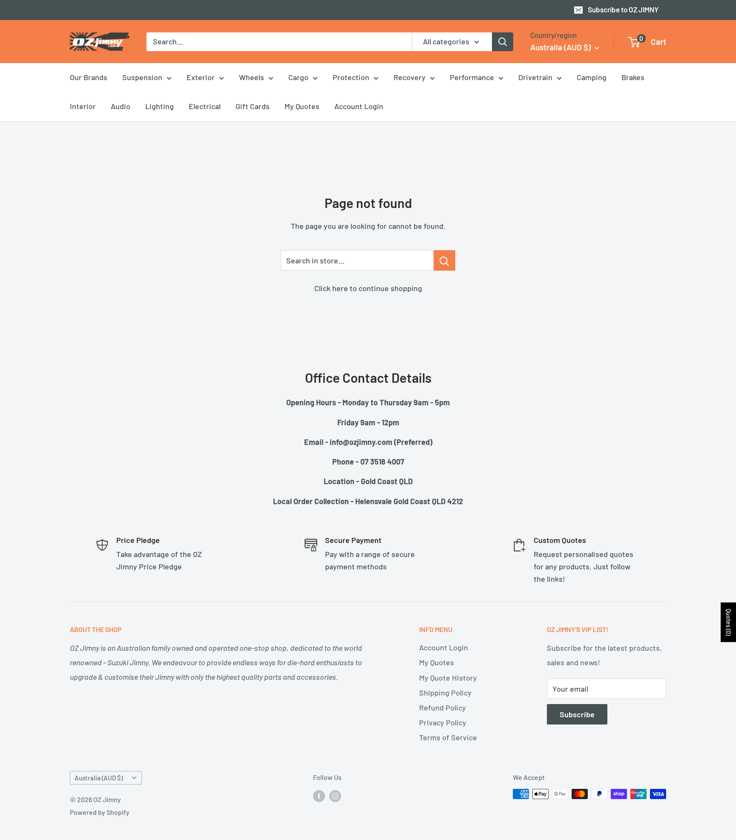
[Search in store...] (444, 260)
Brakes (632, 77)
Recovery (410, 77)
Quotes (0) (728, 622)
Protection (351, 77)
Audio (120, 106)
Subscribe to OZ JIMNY (623, 9)
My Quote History (448, 677)
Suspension (142, 77)
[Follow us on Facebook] (319, 795)
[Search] (502, 41)
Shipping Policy (445, 692)
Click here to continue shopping (368, 288)
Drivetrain (535, 77)
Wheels (251, 77)
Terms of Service (448, 737)
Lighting (159, 106)
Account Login (358, 106)
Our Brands (88, 77)
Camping (592, 77)
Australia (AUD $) (99, 778)
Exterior (201, 77)
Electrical (205, 106)
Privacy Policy (442, 722)
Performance (472, 77)
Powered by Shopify (99, 812)
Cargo (298, 77)
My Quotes (302, 106)
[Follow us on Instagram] (335, 795)
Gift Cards (253, 106)
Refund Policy (442, 707)
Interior (83, 106)
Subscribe (577, 714)
